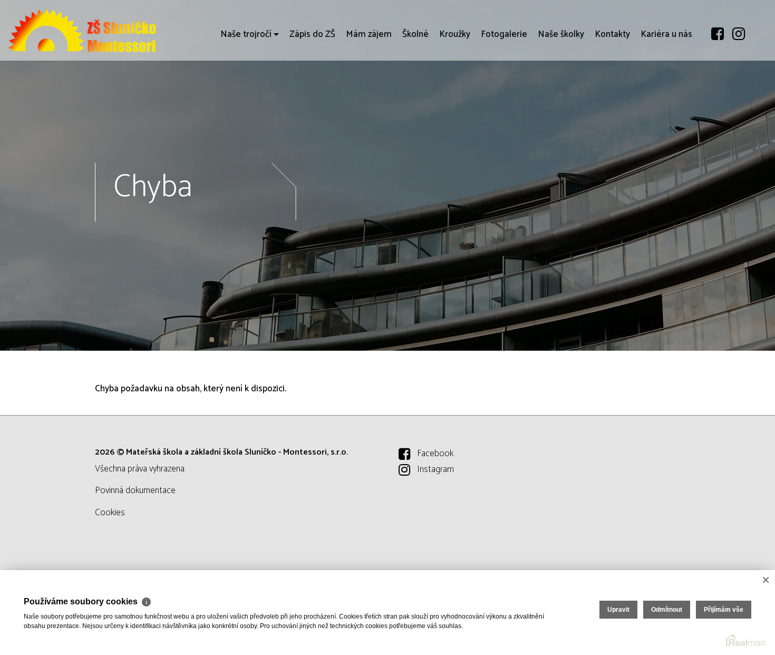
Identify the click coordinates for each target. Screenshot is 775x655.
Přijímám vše (723, 609)
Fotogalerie (504, 34)
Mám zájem (369, 34)
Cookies (110, 512)
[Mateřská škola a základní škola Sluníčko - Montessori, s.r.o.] (87, 30)
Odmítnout (666, 609)
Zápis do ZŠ (312, 34)
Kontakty (612, 34)
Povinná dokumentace (135, 490)
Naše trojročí (246, 34)
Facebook (435, 453)
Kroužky (454, 34)
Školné (415, 34)
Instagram (435, 469)
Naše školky (561, 34)
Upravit (618, 609)
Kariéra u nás (666, 34)
